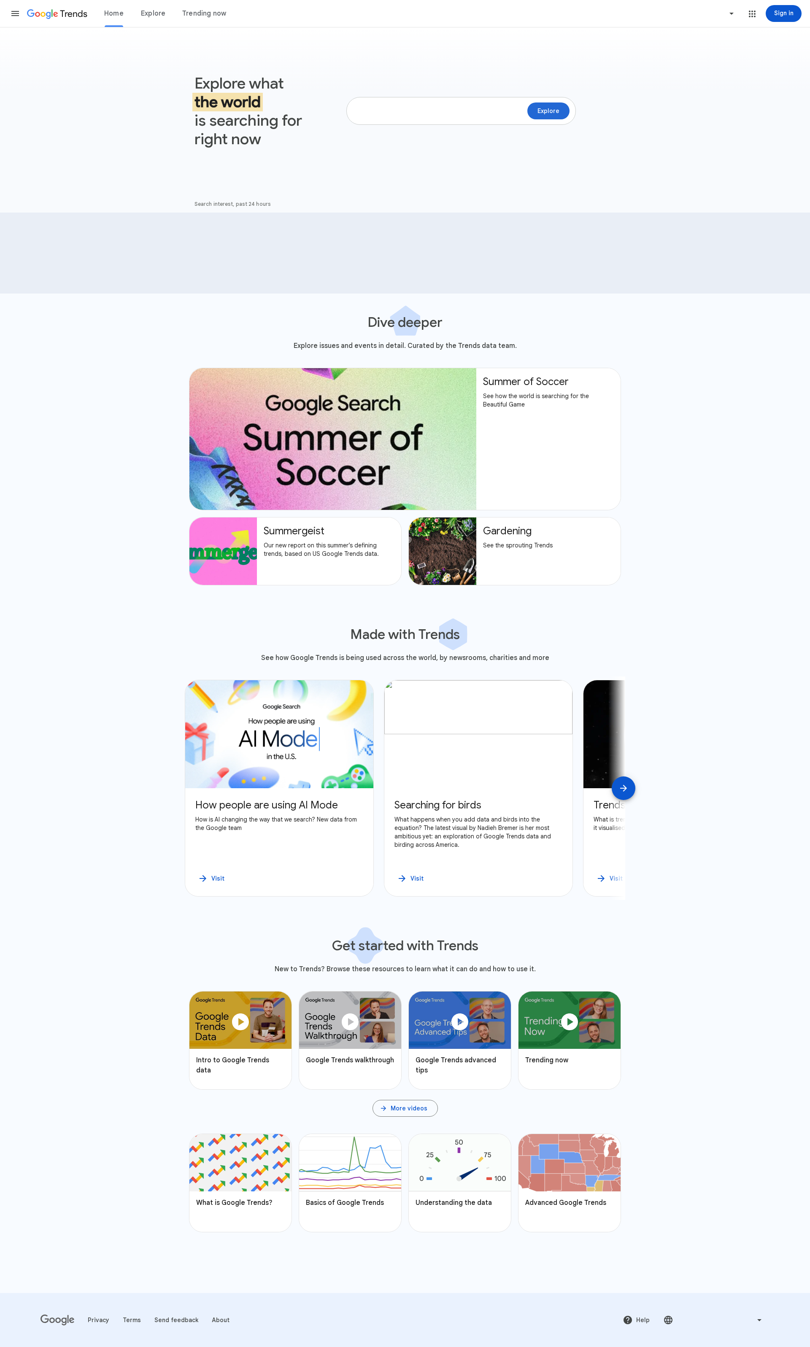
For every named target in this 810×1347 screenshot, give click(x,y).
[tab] (113, 13)
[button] (15, 13)
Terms (132, 1320)
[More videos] (405, 1108)
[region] (405, 788)
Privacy (98, 1320)
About (221, 1320)
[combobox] (699, 13)
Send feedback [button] (176, 1320)
